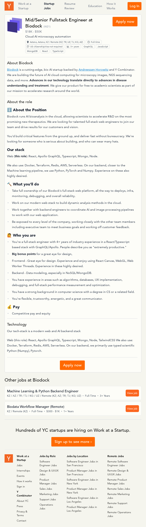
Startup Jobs (49, 6)
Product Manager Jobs (48, 481)
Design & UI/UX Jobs (49, 472)
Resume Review (69, 6)
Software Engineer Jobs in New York (82, 481)
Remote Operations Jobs (119, 514)
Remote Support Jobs (117, 505)
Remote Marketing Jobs (118, 496)
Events (21, 476)
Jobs (19, 465)
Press (20, 506)
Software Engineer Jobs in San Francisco (82, 463)
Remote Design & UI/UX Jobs (118, 472)
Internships (23, 470)
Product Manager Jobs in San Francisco (82, 472)
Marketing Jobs (49, 494)
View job (132, 393)
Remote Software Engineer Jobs (117, 463)
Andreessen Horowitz (93, 70)
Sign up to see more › (73, 441)
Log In (134, 6)
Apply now (125, 21)
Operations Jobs (46, 506)
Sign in (21, 486)
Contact (21, 520)
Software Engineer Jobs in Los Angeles (82, 499)
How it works (24, 481)
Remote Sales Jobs (118, 488)
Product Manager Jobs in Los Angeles (82, 508)
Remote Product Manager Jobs (117, 481)
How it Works (111, 6)
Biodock (33, 26)
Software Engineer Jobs (48, 463)
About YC (23, 501)
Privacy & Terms (22, 513)
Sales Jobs (46, 488)
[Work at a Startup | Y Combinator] (9, 458)
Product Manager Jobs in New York (82, 490)
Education (95, 6)
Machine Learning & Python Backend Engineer (43, 391)
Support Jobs (48, 499)
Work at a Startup (24, 6)
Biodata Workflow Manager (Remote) (35, 406)
